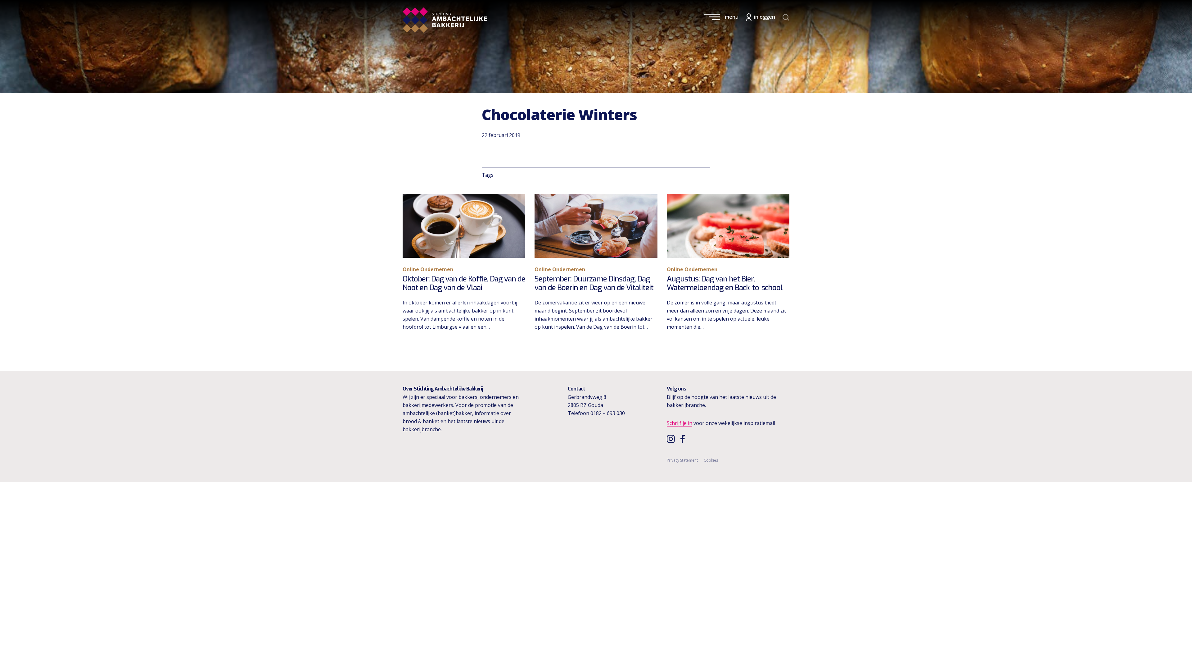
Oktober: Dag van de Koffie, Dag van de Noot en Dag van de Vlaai (464, 283)
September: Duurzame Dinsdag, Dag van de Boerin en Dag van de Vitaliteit (594, 283)
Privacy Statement (682, 460)
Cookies (711, 460)
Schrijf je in (679, 423)
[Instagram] (671, 438)
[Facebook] (684, 438)
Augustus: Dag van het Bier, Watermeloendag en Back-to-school (725, 283)
